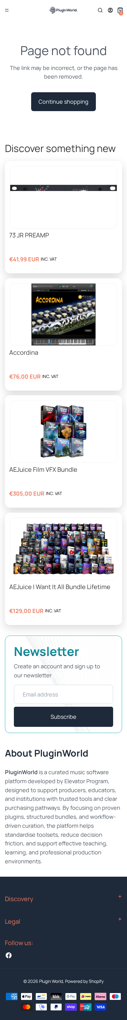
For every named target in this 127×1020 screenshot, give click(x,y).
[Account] (110, 10)
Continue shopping (63, 101)
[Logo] (63, 10)
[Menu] (7, 10)
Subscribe (63, 716)
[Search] (100, 10)
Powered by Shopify (84, 981)
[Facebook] (8, 955)
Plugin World (51, 981)
